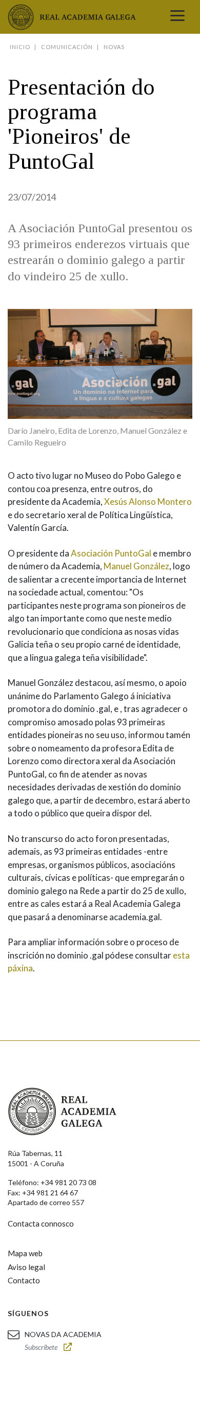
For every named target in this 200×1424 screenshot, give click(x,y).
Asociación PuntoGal (111, 553)
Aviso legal (26, 1267)
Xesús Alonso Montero (148, 501)
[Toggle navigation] (177, 17)
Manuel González (136, 566)
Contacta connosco (41, 1223)
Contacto (24, 1280)
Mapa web (25, 1253)
